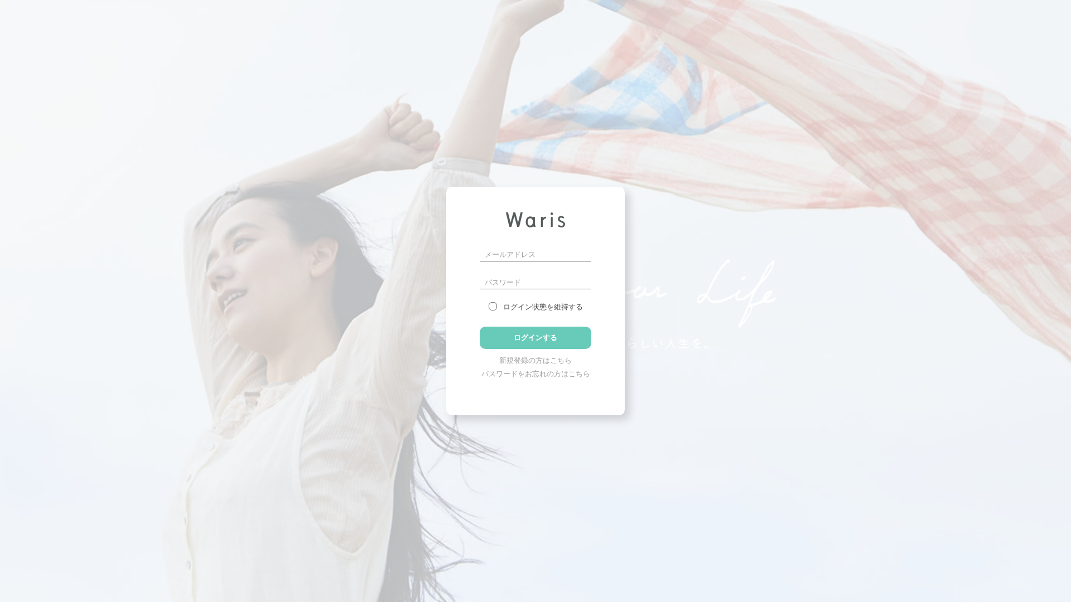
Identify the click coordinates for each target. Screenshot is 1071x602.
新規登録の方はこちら (535, 360)
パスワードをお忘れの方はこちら (535, 374)
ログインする (535, 337)
